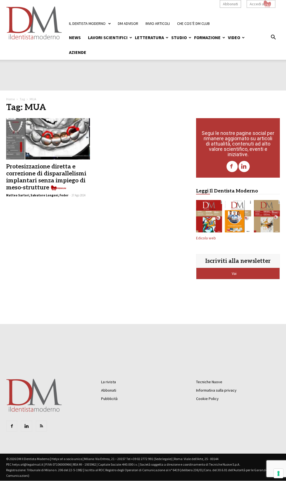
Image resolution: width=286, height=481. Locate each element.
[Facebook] (232, 166)
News (75, 37)
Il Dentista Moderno (87, 23)
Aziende (77, 52)
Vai (234, 273)
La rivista (108, 381)
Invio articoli (158, 23)
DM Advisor (128, 23)
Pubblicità (109, 398)
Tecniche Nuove (209, 381)
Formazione (207, 37)
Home (10, 99)
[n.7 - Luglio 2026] (209, 217)
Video (234, 37)
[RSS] (41, 426)
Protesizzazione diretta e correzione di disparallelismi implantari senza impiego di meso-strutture (46, 177)
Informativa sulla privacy (216, 390)
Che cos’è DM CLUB (193, 23)
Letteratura (149, 37)
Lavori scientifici (108, 37)
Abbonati (230, 3)
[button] (273, 38)
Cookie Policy (207, 398)
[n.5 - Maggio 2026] (267, 217)
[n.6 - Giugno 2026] (238, 217)
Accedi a (257, 3)
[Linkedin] (244, 166)
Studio (179, 37)
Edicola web (206, 238)
